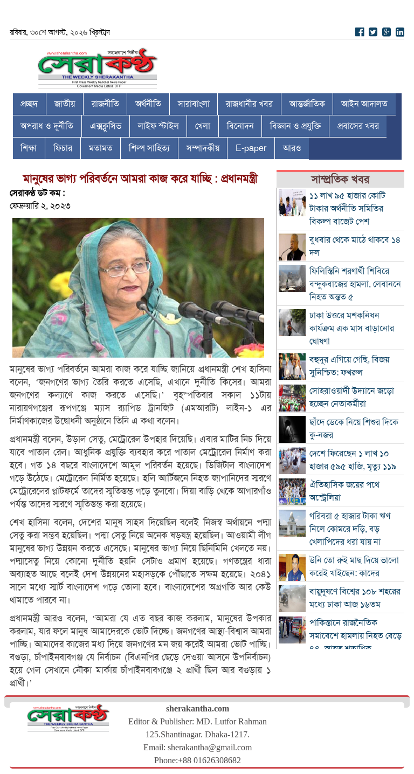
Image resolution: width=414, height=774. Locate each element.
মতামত (101, 148)
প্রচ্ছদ (29, 104)
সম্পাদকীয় (203, 148)
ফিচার (62, 148)
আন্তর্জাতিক (307, 104)
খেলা (202, 126)
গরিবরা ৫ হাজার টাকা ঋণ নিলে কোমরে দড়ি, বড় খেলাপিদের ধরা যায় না (349, 529)
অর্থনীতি (148, 104)
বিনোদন (240, 126)
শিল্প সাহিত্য (149, 148)
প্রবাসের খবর (358, 126)
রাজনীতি (105, 104)
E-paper (251, 148)
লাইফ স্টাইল (158, 126)
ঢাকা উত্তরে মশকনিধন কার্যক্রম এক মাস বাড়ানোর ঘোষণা (351, 328)
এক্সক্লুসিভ (105, 126)
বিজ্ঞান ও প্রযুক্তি (295, 126)
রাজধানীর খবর (249, 104)
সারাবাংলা (194, 104)
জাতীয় (64, 104)
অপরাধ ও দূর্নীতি (46, 126)
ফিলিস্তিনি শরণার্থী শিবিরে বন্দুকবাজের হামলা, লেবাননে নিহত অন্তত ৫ (355, 284)
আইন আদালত (364, 104)
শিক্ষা (28, 148)
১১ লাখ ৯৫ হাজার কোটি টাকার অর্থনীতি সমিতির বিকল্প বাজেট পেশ (347, 208)
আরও (292, 148)
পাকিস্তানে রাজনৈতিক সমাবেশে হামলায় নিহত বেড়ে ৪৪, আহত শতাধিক (355, 636)
